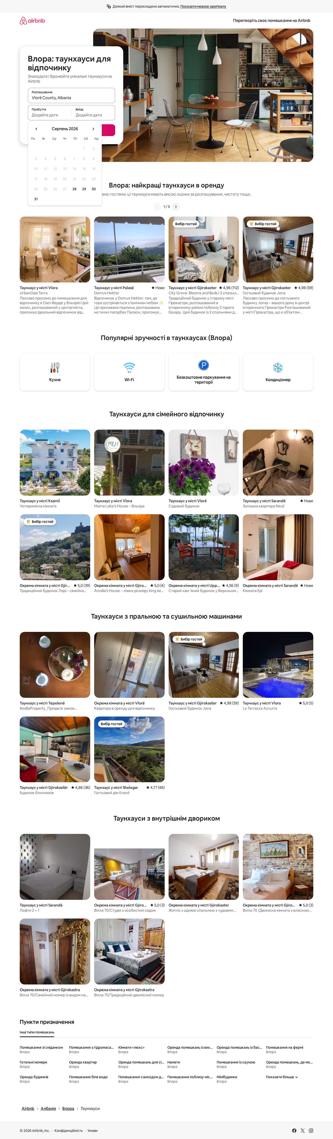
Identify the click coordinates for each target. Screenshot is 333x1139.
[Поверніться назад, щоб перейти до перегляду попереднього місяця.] (36, 128)
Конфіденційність (68, 1130)
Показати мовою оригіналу (203, 6)
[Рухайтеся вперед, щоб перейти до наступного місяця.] (93, 128)
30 (94, 189)
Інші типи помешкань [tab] (37, 1032)
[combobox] (71, 98)
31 (36, 199)
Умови (93, 1130)
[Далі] (176, 207)
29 (84, 189)
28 (74, 189)
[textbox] (50, 115)
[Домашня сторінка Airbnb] (32, 20)
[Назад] (157, 207)
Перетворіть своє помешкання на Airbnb (271, 20)
